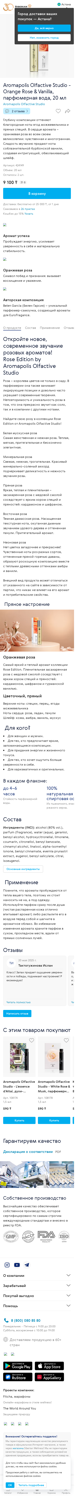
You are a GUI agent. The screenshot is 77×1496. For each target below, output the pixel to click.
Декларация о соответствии (32, 1151)
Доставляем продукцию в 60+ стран (35, 1342)
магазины (18, 1448)
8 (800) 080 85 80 (25, 1320)
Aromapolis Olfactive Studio (24, 104)
